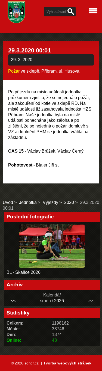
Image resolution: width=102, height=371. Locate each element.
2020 (69, 202)
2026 (59, 300)
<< (13, 300)
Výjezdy (50, 202)
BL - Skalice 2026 (24, 272)
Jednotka (28, 202)
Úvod (8, 202)
